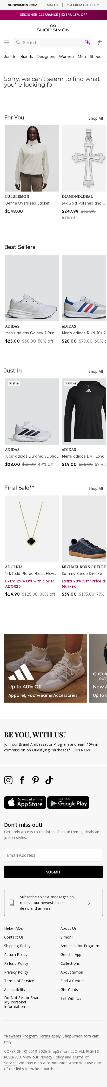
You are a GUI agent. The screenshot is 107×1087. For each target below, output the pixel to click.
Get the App (71, 954)
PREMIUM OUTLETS (83, 5)
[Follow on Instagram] (9, 782)
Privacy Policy (16, 972)
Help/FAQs (13, 928)
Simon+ (67, 937)
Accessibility (14, 989)
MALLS (52, 5)
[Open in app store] (25, 807)
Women (66, 56)
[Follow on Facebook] (22, 782)
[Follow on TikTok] (49, 782)
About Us (69, 928)
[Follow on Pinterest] (36, 782)
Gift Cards (69, 989)
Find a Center (72, 980)
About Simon (72, 972)
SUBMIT (53, 871)
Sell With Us (71, 998)
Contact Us (14, 937)
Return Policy (15, 954)
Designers (46, 56)
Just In (10, 56)
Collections (70, 963)
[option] (33, 179)
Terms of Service (19, 980)
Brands (26, 56)
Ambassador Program (80, 945)
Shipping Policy (17, 945)
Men (82, 56)
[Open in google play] (68, 807)
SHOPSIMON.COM (22, 5)
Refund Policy (16, 963)
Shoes (95, 56)
